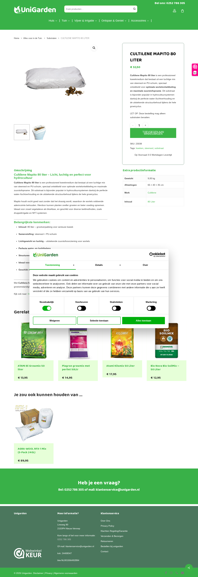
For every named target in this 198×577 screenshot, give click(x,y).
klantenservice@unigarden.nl (118, 489)
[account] (174, 10)
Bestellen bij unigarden (112, 546)
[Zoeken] (134, 9)
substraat (159, 148)
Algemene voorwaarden (65, 573)
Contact (104, 551)
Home (16, 38)
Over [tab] (145, 265)
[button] (94, 48)
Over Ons (105, 521)
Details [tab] (99, 265)
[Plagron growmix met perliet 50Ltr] (78, 340)
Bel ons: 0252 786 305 (170, 3)
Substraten (51, 38)
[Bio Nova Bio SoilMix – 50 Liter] (166, 340)
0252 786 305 (74, 489)
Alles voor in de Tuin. (32, 38)
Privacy (48, 573)
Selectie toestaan (99, 320)
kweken (139, 148)
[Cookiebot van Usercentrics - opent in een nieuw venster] (151, 254)
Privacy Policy (107, 526)
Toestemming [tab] (52, 265)
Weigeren (55, 320)
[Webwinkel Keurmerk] (28, 555)
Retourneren (107, 541)
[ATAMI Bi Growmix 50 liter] (34, 340)
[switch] (81, 308)
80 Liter (151, 201)
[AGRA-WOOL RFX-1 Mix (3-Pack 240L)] (34, 423)
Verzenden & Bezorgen (112, 536)
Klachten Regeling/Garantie (114, 531)
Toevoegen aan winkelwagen (153, 133)
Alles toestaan (143, 320)
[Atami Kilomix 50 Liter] (122, 340)
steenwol (149, 148)
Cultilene (152, 192)
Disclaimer (38, 573)
